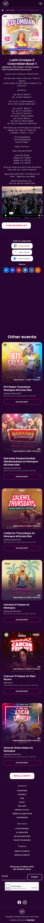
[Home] (2, 10)
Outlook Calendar (24, 258)
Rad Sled (31, 920)
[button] (40, 3)
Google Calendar (24, 246)
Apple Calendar (24, 252)
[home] (5, 3)
